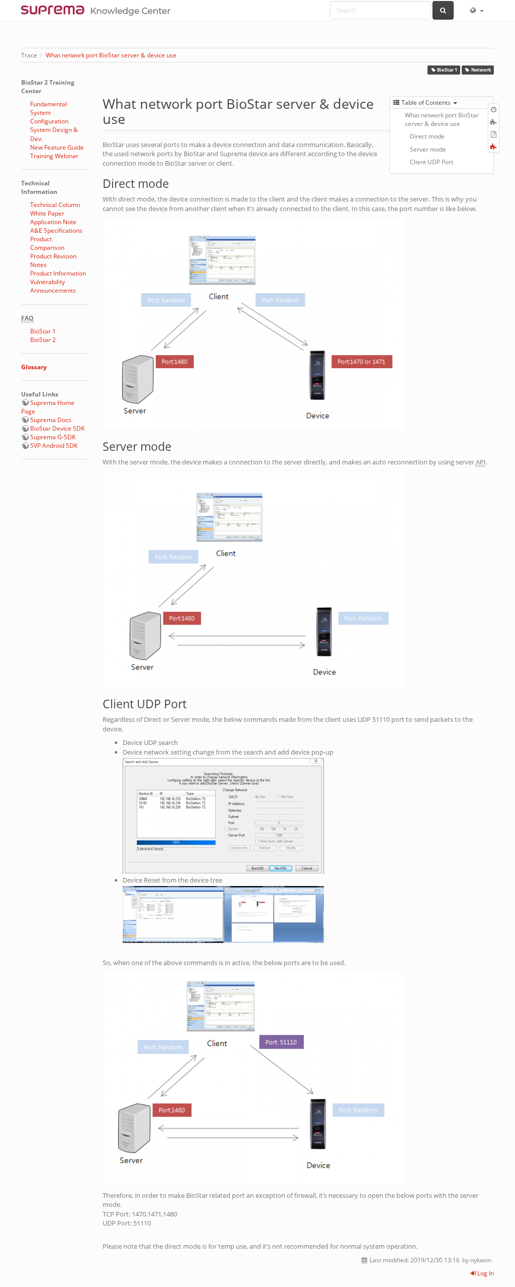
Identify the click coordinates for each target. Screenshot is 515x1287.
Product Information (58, 273)
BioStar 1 (447, 69)
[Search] (443, 10)
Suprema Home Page (47, 407)
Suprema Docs (50, 420)
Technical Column (55, 204)
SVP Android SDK (53, 445)
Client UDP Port (431, 162)
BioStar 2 (43, 339)
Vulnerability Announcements (53, 286)
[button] (476, 10)
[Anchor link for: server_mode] (177, 445)
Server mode (428, 149)
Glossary (34, 367)
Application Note (53, 222)
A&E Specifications (56, 230)
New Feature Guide (57, 147)
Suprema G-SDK (52, 437)
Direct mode (427, 136)
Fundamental (48, 104)
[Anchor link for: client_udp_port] (192, 703)
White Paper (47, 213)
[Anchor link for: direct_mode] (175, 182)
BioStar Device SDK (57, 428)
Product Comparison (47, 243)
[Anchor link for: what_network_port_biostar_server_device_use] (132, 118)
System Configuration (49, 116)
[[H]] (98, 10)
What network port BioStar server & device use (111, 55)
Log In (485, 1273)
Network (481, 69)
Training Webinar (54, 156)
